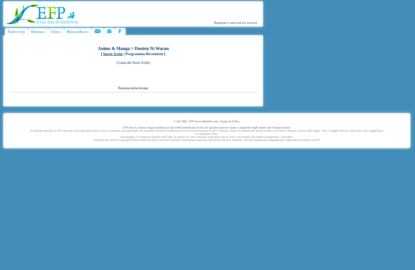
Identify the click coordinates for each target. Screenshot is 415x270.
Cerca (56, 32)
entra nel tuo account (243, 22)
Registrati (220, 22)
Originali (38, 32)
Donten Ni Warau (152, 48)
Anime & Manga (114, 48)
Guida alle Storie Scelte (133, 63)
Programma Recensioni (144, 54)
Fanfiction (16, 32)
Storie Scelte (113, 54)
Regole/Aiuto (77, 32)
